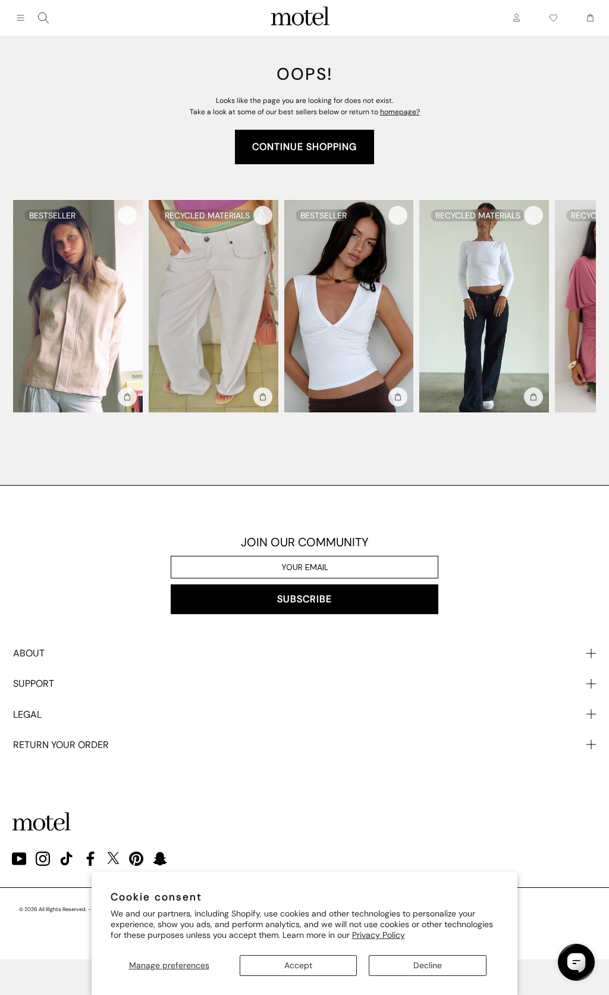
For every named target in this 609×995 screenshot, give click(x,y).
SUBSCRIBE (304, 599)
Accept (298, 965)
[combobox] (43, 18)
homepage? (400, 112)
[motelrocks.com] (300, 18)
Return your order (61, 745)
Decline (427, 965)
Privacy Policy (378, 935)
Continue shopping (304, 146)
